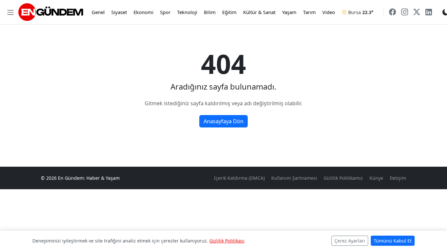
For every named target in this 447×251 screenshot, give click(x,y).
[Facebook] (392, 12)
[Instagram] (405, 12)
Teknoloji (187, 12)
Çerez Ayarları (349, 241)
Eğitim (229, 12)
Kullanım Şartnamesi (294, 178)
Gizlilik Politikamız (343, 178)
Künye (376, 178)
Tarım (309, 12)
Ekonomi (143, 12)
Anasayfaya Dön (223, 121)
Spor (165, 12)
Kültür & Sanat (259, 12)
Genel (98, 12)
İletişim (398, 178)
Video (328, 12)
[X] (417, 12)
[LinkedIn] (429, 12)
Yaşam (289, 12)
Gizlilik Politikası (226, 241)
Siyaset (119, 12)
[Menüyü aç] (10, 12)
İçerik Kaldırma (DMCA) (239, 178)
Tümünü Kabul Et (393, 241)
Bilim (210, 12)
